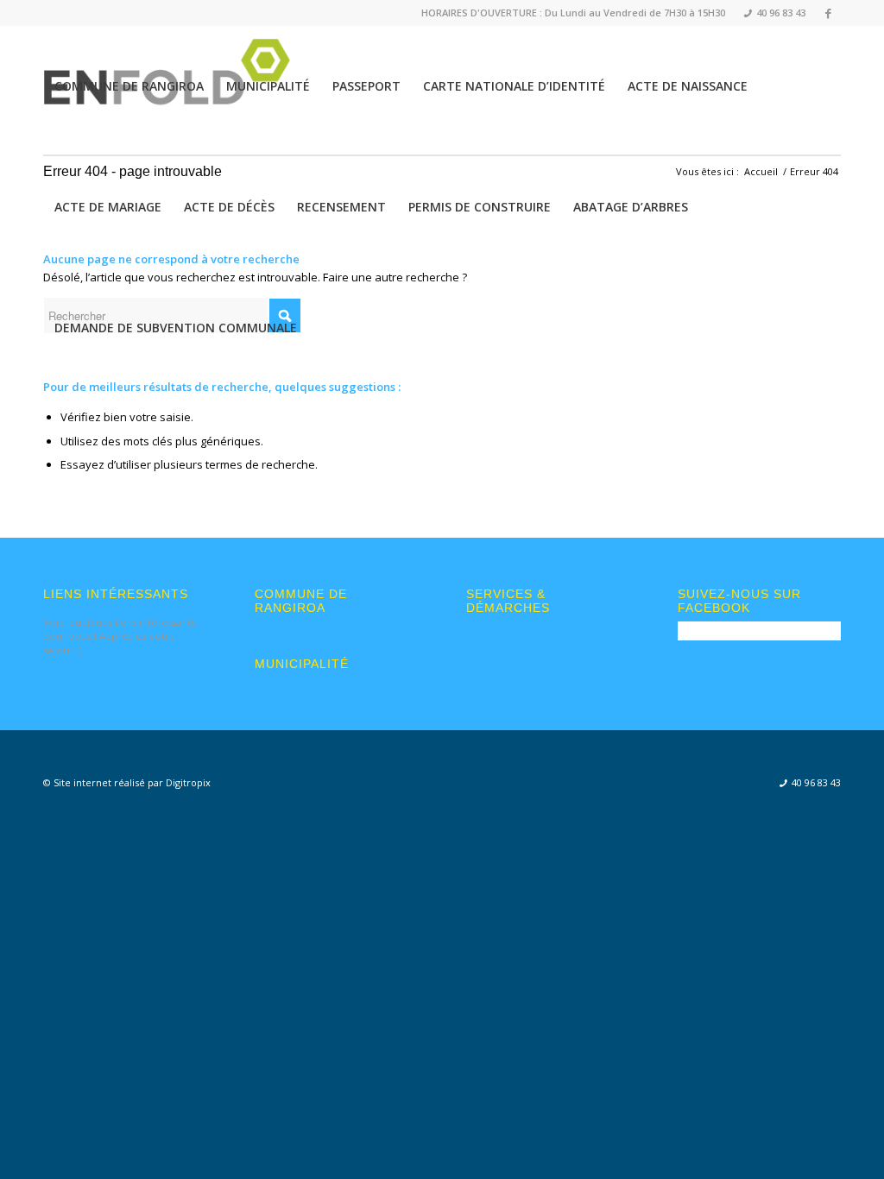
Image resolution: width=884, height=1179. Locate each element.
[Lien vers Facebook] (828, 13)
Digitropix (188, 782)
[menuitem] (769, 13)
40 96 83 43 (774, 12)
